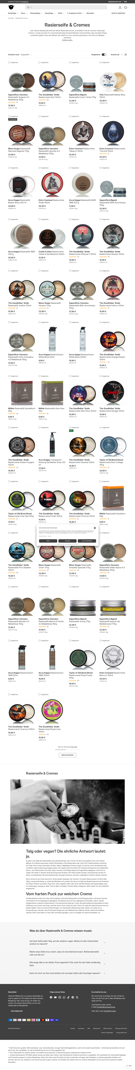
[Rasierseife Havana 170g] (52, 286)
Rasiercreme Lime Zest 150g (21, 514)
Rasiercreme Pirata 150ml (51, 201)
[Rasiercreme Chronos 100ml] (82, 496)
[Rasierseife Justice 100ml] (21, 286)
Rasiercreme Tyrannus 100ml (21, 728)
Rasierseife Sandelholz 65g (21, 409)
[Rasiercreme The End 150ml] (113, 131)
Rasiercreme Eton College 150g (111, 462)
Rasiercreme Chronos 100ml (82, 514)
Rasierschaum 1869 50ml (20, 674)
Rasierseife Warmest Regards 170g (19, 149)
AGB (88, 1028)
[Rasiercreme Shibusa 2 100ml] (82, 234)
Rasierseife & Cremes (22, 18)
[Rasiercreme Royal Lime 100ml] (52, 710)
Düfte (60, 13)
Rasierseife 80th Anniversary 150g (113, 202)
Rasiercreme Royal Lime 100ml (49, 729)
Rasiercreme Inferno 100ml (112, 304)
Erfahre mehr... (67, 40)
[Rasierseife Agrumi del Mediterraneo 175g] (113, 602)
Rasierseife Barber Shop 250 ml (19, 201)
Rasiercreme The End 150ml (112, 149)
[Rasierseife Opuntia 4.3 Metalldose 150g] (52, 131)
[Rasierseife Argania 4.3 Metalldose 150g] (21, 78)
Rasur (23, 13)
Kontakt (73, 1028)
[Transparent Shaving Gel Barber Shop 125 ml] (52, 443)
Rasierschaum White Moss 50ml (51, 355)
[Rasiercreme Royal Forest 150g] (82, 656)
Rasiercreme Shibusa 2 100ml (82, 252)
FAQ (125, 1)
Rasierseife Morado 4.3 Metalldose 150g (18, 621)
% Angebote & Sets (74, 13)
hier (89, 1053)
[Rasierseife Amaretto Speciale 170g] (82, 548)
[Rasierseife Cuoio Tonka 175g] (82, 78)
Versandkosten (48, 1048)
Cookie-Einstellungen (107, 1032)
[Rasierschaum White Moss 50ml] (52, 337)
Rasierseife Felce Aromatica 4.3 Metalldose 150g (20, 357)
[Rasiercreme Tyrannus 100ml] (21, 710)
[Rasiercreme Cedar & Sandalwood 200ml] (52, 234)
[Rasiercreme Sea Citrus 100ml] (82, 391)
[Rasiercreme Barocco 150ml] (113, 656)
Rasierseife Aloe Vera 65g (51, 409)
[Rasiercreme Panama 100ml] (82, 443)
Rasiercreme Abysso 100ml (112, 252)
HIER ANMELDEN (17, 1011)
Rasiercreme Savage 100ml (112, 409)
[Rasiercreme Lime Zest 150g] (21, 496)
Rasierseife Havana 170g (50, 304)
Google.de (24, 1)
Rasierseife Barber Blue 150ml (112, 96)
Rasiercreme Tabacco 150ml (82, 149)
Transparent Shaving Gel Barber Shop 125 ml (52, 462)
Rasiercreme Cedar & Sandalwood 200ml (51, 252)
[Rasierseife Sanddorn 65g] (113, 496)
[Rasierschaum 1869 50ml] (21, 656)
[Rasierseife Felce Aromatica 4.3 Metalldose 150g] (21, 337)
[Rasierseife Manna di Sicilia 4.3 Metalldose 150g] (52, 602)
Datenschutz (96, 1028)
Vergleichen (95, 55)
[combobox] (66, 7)
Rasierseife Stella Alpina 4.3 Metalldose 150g (112, 567)
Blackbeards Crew (115, 1)
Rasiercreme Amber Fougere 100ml (21, 462)
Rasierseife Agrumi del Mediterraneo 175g (110, 621)
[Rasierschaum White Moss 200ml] (82, 337)
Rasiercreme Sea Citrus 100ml (82, 409)
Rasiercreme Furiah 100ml (50, 514)
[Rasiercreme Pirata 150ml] (52, 183)
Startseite (11, 18)
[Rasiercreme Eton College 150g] (113, 443)
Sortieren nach (13, 55)
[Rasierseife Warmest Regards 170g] (21, 131)
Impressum (81, 1028)
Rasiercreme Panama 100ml (81, 461)
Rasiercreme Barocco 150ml (112, 674)
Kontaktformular (110, 1011)
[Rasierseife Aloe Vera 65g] (52, 391)
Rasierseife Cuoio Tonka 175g (82, 96)
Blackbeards (16, 1028)
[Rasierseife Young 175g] (82, 602)
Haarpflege (49, 13)
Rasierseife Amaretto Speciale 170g (80, 566)
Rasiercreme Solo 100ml (50, 96)
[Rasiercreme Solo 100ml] (52, 78)
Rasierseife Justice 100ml (19, 304)
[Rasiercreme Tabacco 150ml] (82, 131)
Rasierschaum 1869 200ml (51, 674)
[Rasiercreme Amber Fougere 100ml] (21, 443)
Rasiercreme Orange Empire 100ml (112, 357)
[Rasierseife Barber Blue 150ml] (113, 78)
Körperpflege (35, 13)
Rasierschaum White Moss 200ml (81, 355)
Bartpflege (12, 13)
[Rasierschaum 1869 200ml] (52, 656)
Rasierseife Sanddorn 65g (112, 514)
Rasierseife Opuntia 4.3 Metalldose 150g (49, 151)
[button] (125, 7)
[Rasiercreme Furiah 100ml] (52, 496)
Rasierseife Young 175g (79, 620)
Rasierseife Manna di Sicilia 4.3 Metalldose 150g (51, 621)
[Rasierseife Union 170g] (52, 548)
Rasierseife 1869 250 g (21, 252)
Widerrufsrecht (107, 1028)
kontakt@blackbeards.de (106, 1007)
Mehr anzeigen (67, 755)
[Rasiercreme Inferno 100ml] (113, 286)
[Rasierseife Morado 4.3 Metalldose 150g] (21, 602)
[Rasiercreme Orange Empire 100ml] (113, 337)
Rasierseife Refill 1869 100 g (82, 201)
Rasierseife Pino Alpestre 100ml (19, 567)
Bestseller (90, 13)
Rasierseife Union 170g (50, 566)
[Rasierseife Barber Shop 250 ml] (21, 183)
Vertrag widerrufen (121, 1032)
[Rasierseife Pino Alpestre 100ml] (21, 548)
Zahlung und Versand (121, 1028)
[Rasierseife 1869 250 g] (21, 234)
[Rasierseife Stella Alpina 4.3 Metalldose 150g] (113, 548)
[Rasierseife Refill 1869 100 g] (82, 183)
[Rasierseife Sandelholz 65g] (21, 391)
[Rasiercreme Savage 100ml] (113, 391)
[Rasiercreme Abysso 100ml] (113, 234)
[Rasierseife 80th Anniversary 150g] (113, 183)
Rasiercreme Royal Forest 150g (81, 675)
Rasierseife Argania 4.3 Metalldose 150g (18, 97)
